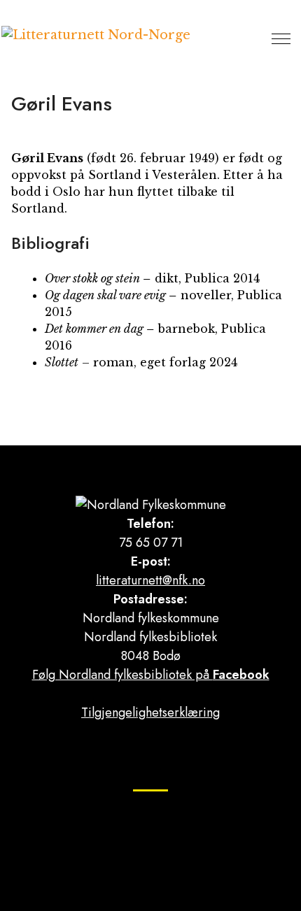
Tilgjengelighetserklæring (150, 712)
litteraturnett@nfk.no (150, 580)
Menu (281, 38)
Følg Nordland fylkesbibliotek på (151, 675)
